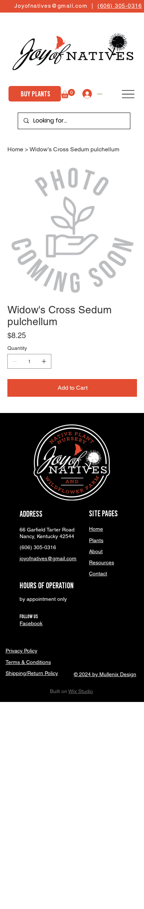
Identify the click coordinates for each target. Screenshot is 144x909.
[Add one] (44, 361)
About (96, 551)
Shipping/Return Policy (32, 673)
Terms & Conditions (28, 662)
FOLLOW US (29, 616)
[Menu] (127, 94)
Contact (98, 573)
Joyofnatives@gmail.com (51, 6)
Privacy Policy (21, 651)
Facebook (31, 623)
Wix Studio (80, 691)
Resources (101, 562)
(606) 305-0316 (119, 6)
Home (96, 529)
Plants (96, 540)
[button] (68, 93)
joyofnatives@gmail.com (48, 558)
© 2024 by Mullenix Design (105, 674)
